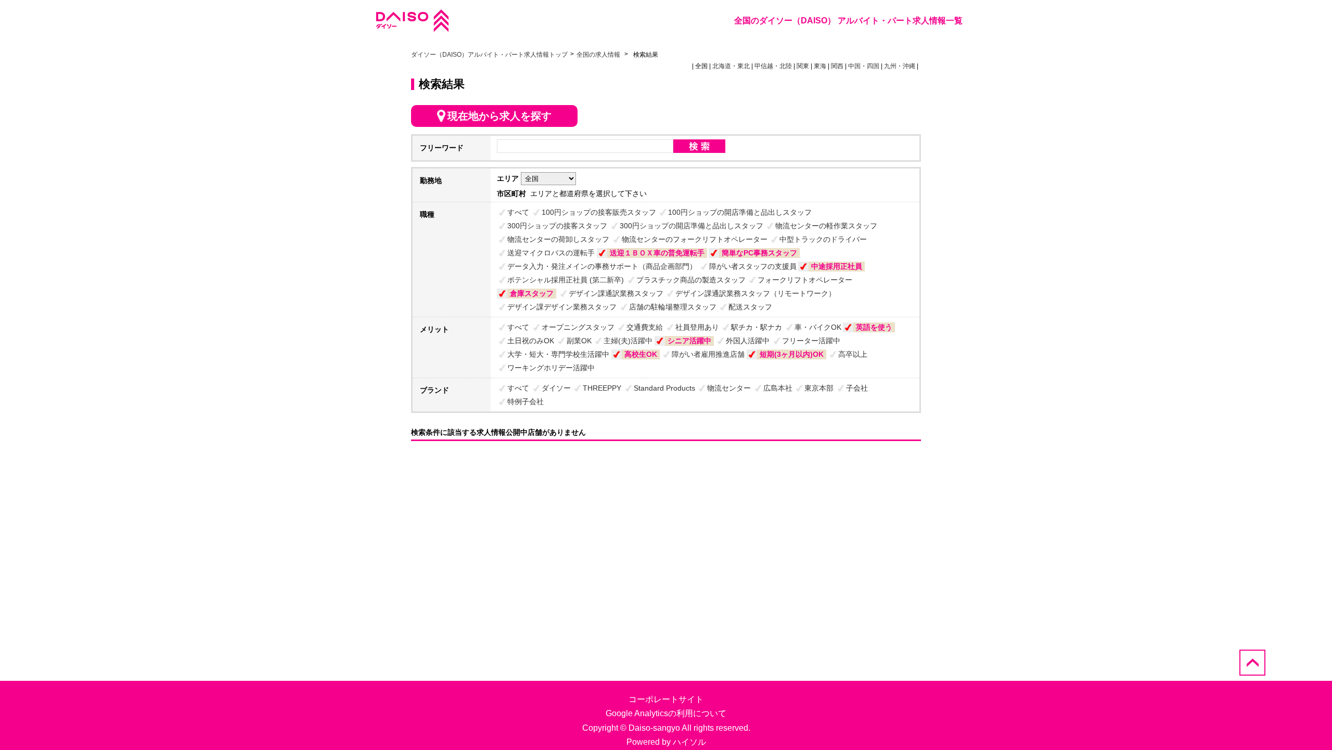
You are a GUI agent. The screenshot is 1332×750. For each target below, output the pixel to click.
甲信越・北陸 (773, 66)
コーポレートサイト (666, 699)
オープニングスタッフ (578, 327)
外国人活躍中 (748, 341)
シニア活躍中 (689, 341)
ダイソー (556, 388)
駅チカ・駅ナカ (756, 327)
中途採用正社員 (836, 266)
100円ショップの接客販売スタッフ (599, 212)
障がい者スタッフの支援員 (753, 266)
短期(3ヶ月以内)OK (792, 354)
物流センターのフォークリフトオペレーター (694, 239)
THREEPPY (602, 388)
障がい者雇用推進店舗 (708, 354)
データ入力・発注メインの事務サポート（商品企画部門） (602, 266)
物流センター (729, 388)
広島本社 (777, 388)
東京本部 (819, 388)
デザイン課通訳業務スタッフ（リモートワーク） (755, 293)
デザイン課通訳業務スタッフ (616, 293)
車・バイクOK (818, 327)
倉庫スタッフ (532, 293)
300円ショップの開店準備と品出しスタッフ (691, 226)
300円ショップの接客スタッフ (557, 226)
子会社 (857, 388)
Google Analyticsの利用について (666, 713)
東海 (820, 66)
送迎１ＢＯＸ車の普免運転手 (657, 253)
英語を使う (874, 327)
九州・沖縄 (899, 66)
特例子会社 (525, 401)
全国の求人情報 (599, 54)
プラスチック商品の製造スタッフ (691, 280)
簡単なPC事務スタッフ (759, 253)
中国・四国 (863, 66)
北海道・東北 (731, 66)
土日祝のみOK (530, 341)
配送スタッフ (750, 307)
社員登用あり (697, 327)
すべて (518, 212)
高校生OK (640, 354)
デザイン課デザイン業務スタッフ (562, 307)
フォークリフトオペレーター (805, 280)
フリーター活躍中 (811, 341)
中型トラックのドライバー (823, 239)
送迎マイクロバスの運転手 (551, 253)
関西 (837, 66)
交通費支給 (644, 327)
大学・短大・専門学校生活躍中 (558, 354)
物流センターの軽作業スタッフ (826, 226)
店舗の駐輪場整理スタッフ (672, 307)
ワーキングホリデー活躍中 (551, 368)
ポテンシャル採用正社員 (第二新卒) (565, 280)
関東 (803, 66)
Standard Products (664, 388)
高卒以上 (852, 354)
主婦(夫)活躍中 (628, 341)
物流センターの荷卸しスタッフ (558, 239)
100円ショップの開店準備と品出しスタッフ (740, 212)
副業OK (579, 341)
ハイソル (689, 742)
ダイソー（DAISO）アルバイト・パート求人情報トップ (489, 54)
